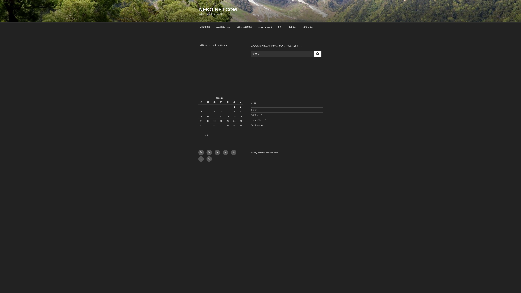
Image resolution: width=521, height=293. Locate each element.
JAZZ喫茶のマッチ (224, 27)
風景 (280, 27)
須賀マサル (308, 27)
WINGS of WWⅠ (265, 27)
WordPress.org (257, 125)
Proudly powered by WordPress (264, 153)
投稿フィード (256, 115)
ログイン (254, 110)
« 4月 (207, 135)
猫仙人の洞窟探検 (244, 27)
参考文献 (292, 27)
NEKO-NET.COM (218, 9)
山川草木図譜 (204, 27)
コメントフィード (258, 120)
